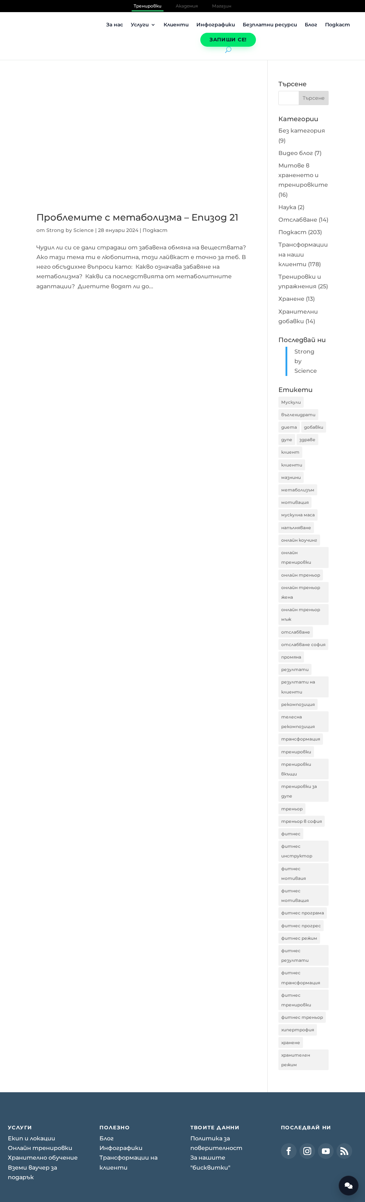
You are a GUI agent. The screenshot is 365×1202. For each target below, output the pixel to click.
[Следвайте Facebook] (289, 1151)
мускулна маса (298, 514)
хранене (290, 1042)
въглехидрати (298, 414)
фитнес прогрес (301, 925)
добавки (313, 427)
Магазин (221, 6)
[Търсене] (228, 50)
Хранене (291, 298)
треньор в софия (301, 821)
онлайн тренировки (296, 557)
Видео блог (295, 153)
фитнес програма (302, 912)
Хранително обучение (43, 1157)
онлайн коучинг (299, 540)
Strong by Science (70, 230)
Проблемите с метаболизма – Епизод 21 (137, 217)
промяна (291, 657)
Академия (187, 6)
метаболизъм (297, 489)
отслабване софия (303, 644)
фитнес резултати (295, 955)
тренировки (296, 751)
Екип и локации (31, 1138)
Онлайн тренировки (40, 1148)
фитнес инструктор (296, 851)
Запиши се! (228, 39)
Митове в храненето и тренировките (303, 175)
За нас (114, 25)
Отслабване (297, 219)
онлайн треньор (300, 575)
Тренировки (147, 6)
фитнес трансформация (300, 977)
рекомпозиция (298, 704)
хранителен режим (295, 1059)
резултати (295, 669)
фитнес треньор (302, 1017)
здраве (307, 439)
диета (289, 427)
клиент (290, 452)
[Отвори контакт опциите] (349, 1186)
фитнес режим (299, 938)
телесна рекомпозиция (298, 721)
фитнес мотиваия (293, 873)
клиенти (291, 465)
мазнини (291, 477)
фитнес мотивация (295, 895)
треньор (292, 808)
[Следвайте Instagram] (307, 1151)
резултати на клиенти (298, 686)
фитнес (290, 833)
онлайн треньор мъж (300, 614)
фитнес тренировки (296, 999)
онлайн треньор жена (300, 592)
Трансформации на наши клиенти (303, 254)
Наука (287, 207)
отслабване (295, 632)
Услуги (140, 25)
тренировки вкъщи (296, 769)
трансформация (300, 739)
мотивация (295, 502)
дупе (286, 439)
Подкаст (337, 25)
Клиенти (176, 25)
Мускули (291, 402)
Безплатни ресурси (270, 25)
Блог (311, 25)
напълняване (296, 527)
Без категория (301, 130)
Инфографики (215, 25)
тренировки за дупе (299, 791)
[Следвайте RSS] (344, 1151)
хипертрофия (297, 1029)
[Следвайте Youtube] (326, 1151)
